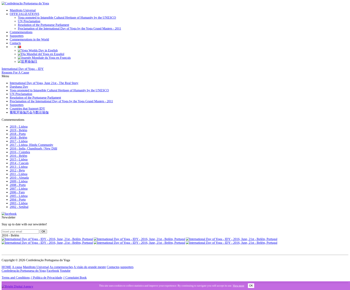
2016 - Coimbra (20, 152)
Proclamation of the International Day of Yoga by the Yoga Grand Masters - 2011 (69, 28)
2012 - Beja (17, 170)
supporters (126, 267)
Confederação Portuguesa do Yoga (24, 270)
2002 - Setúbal (19, 207)
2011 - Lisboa (18, 174)
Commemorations (21, 32)
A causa (17, 267)
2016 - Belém (18, 155)
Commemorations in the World (29, 39)
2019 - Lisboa (19, 126)
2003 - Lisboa (19, 203)
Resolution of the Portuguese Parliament (43, 25)
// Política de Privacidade (46, 277)
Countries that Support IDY (27, 108)
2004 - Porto (18, 199)
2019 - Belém (18, 130)
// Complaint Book (75, 277)
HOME (6, 267)
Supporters (16, 35)
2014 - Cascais (19, 163)
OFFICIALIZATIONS (24, 14)
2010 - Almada (19, 177)
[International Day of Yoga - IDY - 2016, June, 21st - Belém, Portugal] (47, 239)
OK (251, 285)
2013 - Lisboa (19, 166)
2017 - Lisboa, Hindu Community (31, 145)
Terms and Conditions (16, 277)
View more (238, 285)
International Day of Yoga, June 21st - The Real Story (44, 83)
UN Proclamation (29, 21)
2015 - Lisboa (19, 159)
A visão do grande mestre (90, 267)
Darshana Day (19, 86)
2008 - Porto (18, 185)
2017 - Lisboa (19, 141)
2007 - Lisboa (19, 188)
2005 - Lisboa (19, 196)
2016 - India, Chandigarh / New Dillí (33, 148)
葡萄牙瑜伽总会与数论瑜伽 (29, 112)
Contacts (15, 43)
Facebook (53, 270)
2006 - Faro (17, 192)
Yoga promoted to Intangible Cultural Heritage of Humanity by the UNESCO (59, 90)
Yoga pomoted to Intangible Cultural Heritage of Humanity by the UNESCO (67, 17)
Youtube (65, 270)
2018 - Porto (18, 134)
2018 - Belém (18, 137)
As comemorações (61, 267)
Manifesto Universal (23, 10)
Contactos (113, 267)
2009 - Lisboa (19, 181)
